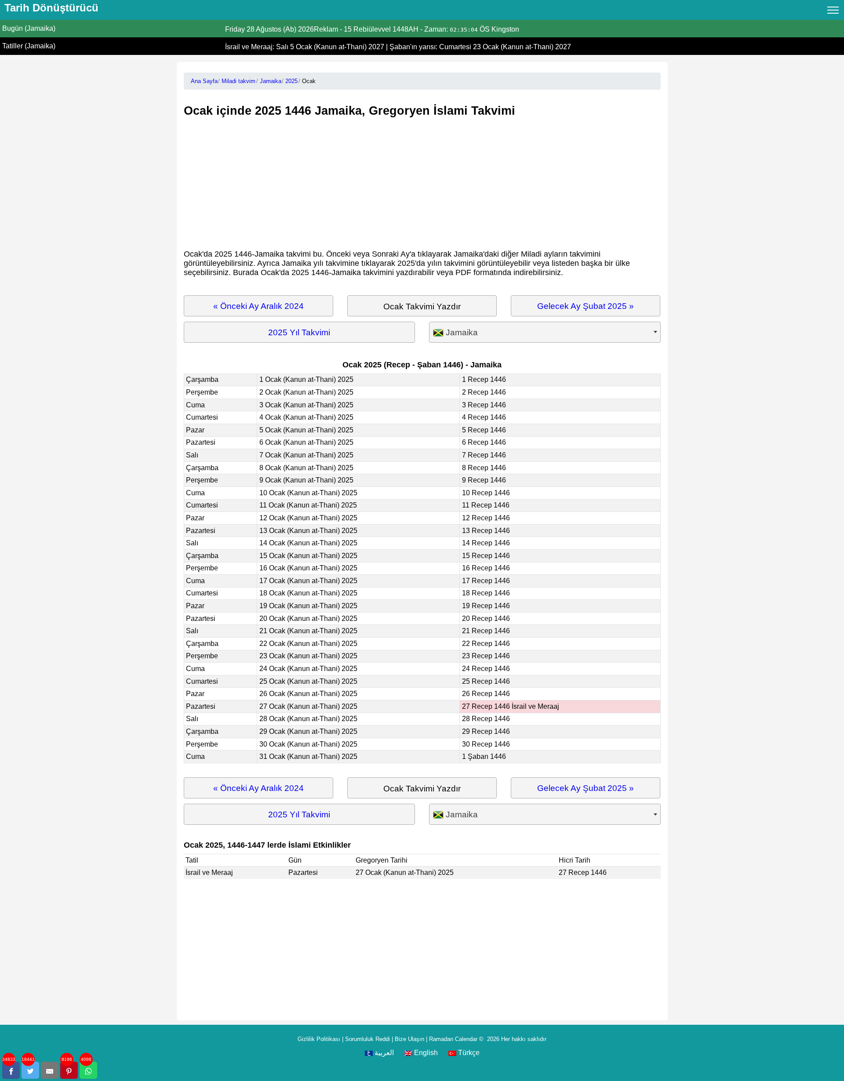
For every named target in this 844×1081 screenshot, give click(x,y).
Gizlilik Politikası (319, 1039)
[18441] (30, 1070)
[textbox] (544, 332)
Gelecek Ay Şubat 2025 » (585, 306)
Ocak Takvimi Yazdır (422, 306)
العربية (383, 1052)
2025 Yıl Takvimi (299, 332)
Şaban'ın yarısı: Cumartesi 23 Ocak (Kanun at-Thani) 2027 (480, 47)
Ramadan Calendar (453, 1039)
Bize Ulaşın (409, 1039)
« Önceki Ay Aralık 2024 (258, 306)
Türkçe (468, 1052)
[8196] (69, 1070)
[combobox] (544, 332)
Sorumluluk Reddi (367, 1039)
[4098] (88, 1070)
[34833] (11, 1070)
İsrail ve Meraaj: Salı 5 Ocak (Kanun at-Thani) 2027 (305, 47)
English (425, 1052)
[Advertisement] (422, 183)
